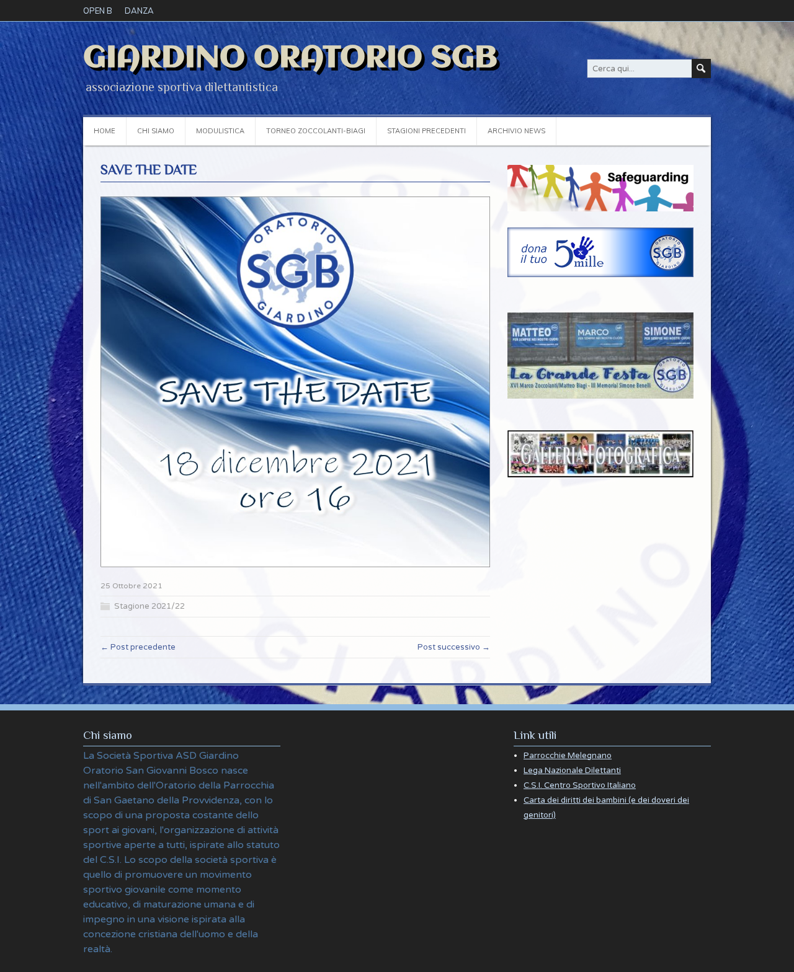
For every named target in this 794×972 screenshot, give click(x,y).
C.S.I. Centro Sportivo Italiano (580, 785)
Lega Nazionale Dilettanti (572, 770)
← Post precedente (138, 647)
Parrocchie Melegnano (568, 756)
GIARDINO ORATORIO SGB (290, 58)
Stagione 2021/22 (149, 606)
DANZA (139, 10)
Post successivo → (453, 647)
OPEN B (97, 10)
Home (104, 130)
